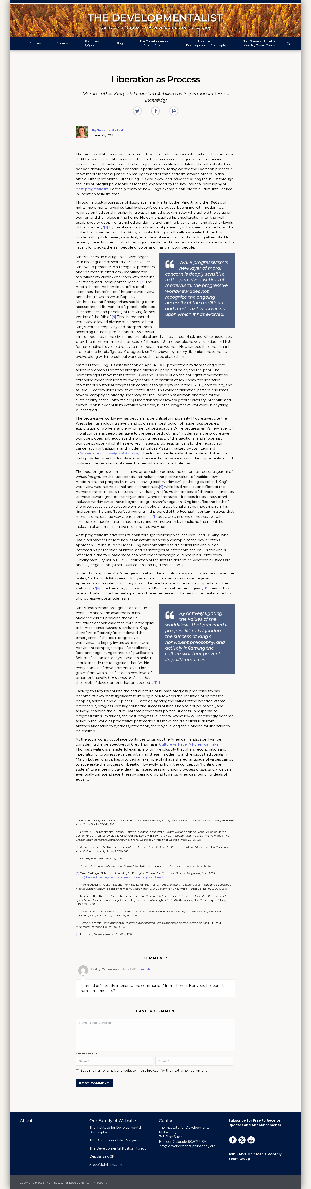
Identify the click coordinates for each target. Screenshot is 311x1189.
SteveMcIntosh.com (105, 1165)
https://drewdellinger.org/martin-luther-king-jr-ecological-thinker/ (119, 877)
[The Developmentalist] (155, 20)
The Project (154, 43)
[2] (106, 227)
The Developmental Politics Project (117, 1148)
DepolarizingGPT (102, 1156)
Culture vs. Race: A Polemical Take (189, 744)
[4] (114, 317)
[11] (157, 682)
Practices (91, 43)
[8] (184, 565)
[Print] (173, 110)
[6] (161, 486)
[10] (206, 588)
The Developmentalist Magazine (115, 1140)
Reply (146, 969)
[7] (153, 516)
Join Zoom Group (259, 43)
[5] (132, 400)
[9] (98, 588)
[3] (142, 282)
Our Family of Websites (113, 1120)
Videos (62, 43)
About (26, 1120)
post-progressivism (92, 189)
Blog (119, 43)
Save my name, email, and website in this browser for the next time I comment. (144, 1071)
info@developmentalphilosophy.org (187, 1146)
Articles (35, 43)
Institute (206, 43)
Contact (167, 1120)
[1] (77, 159)
